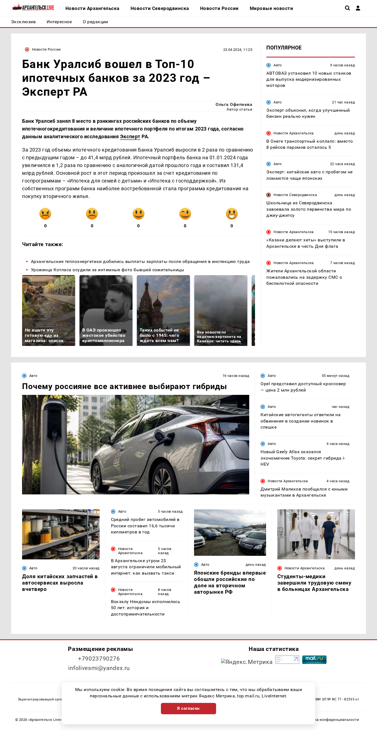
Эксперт (130, 136)
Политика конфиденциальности (330, 720)
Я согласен (188, 708)
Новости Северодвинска (295, 195)
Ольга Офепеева (234, 104)
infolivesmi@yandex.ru (99, 668)
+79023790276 (99, 658)
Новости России (46, 49)
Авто (278, 65)
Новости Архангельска (294, 133)
